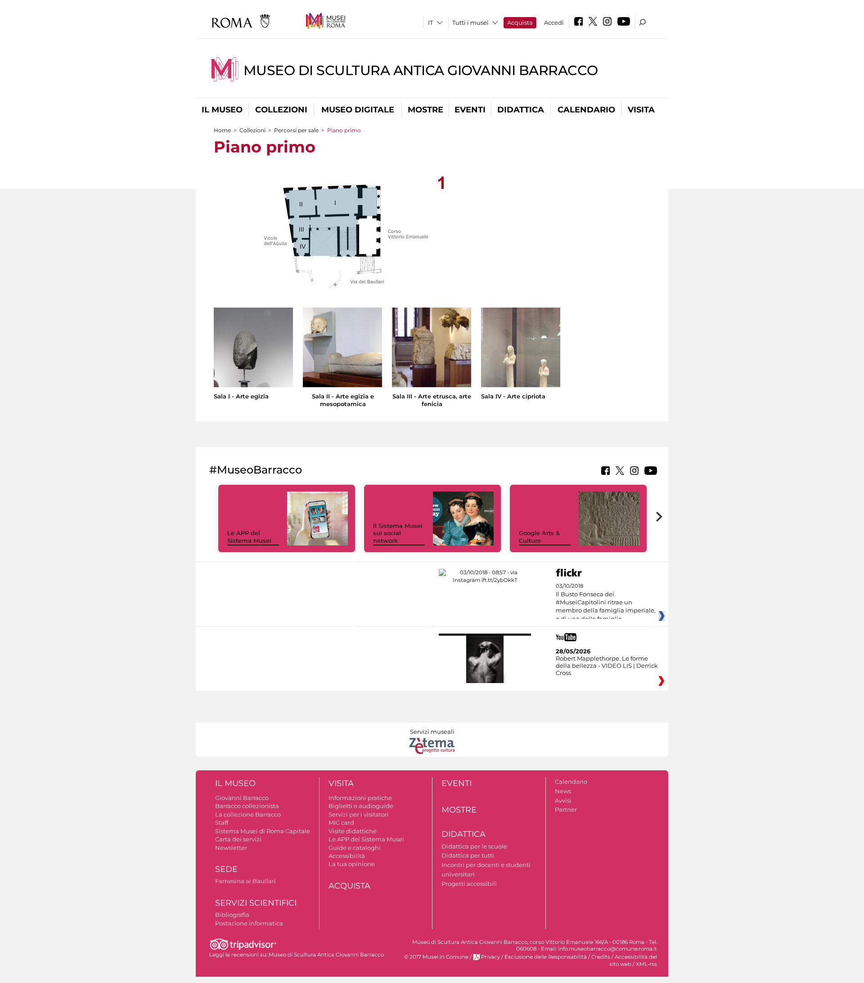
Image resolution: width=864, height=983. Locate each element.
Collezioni (281, 110)
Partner (566, 809)
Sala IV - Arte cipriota (513, 396)
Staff (221, 822)
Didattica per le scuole (474, 846)
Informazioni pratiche (360, 797)
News (563, 791)
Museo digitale (357, 110)
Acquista (520, 22)
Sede (226, 869)
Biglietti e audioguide (360, 805)
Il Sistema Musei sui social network (398, 533)
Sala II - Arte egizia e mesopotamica (343, 400)
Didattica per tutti (467, 855)
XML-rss (646, 964)
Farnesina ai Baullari (245, 881)
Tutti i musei (470, 22)
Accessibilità (346, 855)
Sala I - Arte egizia (241, 396)
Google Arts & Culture (539, 536)
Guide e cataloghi (354, 847)
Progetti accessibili (469, 883)
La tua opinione (351, 863)
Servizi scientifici (256, 903)
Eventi (470, 110)
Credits (600, 957)
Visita (641, 110)
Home (222, 130)
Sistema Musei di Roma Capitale (262, 831)
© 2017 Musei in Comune (436, 957)
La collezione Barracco (248, 814)
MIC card (341, 822)
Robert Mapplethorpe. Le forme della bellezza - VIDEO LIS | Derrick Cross (607, 665)
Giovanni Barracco (242, 797)
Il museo (222, 110)
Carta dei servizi (238, 839)
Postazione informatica (249, 923)
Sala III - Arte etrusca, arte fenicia (431, 400)
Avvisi (563, 800)
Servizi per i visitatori (358, 814)
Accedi (554, 22)
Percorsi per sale (296, 130)
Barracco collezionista (247, 805)
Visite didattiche (352, 831)
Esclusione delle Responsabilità (545, 957)
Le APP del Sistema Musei (249, 536)
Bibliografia (232, 914)
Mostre (425, 110)
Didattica (520, 110)
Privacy (490, 957)
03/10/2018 (606, 606)
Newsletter (231, 847)
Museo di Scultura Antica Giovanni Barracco (420, 70)
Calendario (586, 110)
